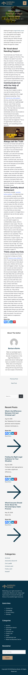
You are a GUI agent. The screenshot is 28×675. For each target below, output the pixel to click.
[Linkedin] (11, 322)
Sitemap (8, 614)
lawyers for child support (13, 98)
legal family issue (19, 30)
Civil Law (14, 20)
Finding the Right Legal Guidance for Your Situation (13, 459)
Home (7, 635)
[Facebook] (5, 322)
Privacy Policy (10, 612)
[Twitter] (8, 322)
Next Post (14, 383)
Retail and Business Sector (13, 639)
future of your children (14, 258)
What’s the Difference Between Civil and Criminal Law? (13, 413)
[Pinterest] (14, 322)
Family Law (9, 633)
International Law (11, 637)
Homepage (9, 610)
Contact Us (9, 608)
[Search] (21, 396)
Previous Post (14, 379)
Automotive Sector (11, 627)
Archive (8, 625)
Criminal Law (9, 631)
